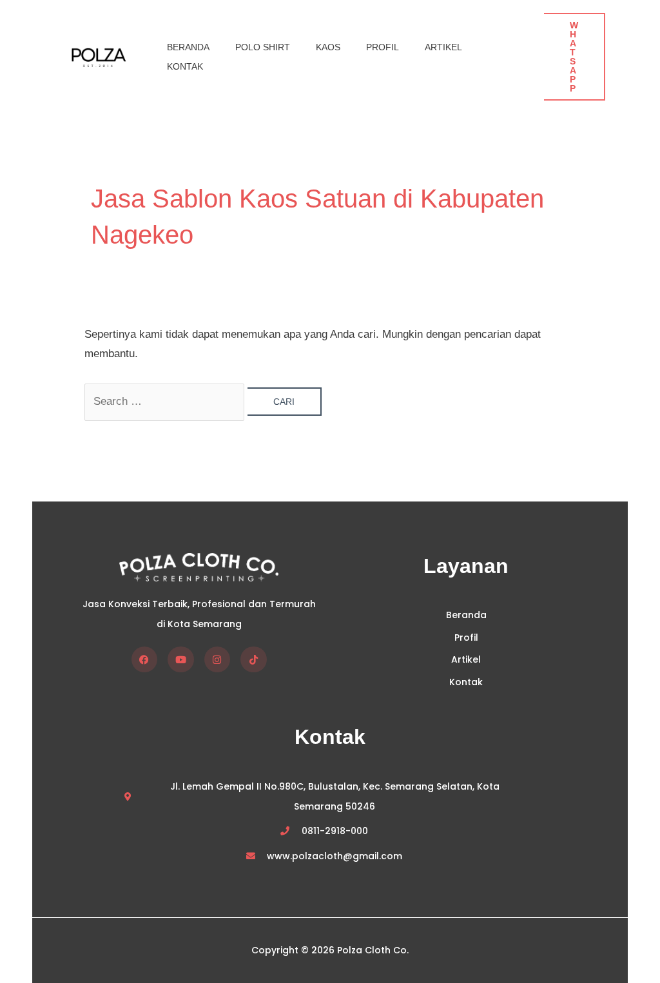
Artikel (443, 47)
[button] (574, 57)
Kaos (328, 47)
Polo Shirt (262, 47)
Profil (382, 47)
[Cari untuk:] (166, 401)
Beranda (188, 47)
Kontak (185, 66)
